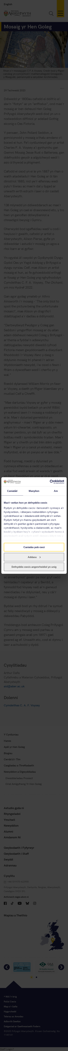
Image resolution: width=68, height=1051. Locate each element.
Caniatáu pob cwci (34, 547)
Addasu (32, 557)
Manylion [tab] (34, 491)
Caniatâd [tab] (12, 491)
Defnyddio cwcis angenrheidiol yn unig (34, 566)
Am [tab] (56, 491)
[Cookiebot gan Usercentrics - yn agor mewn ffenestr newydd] (49, 482)
